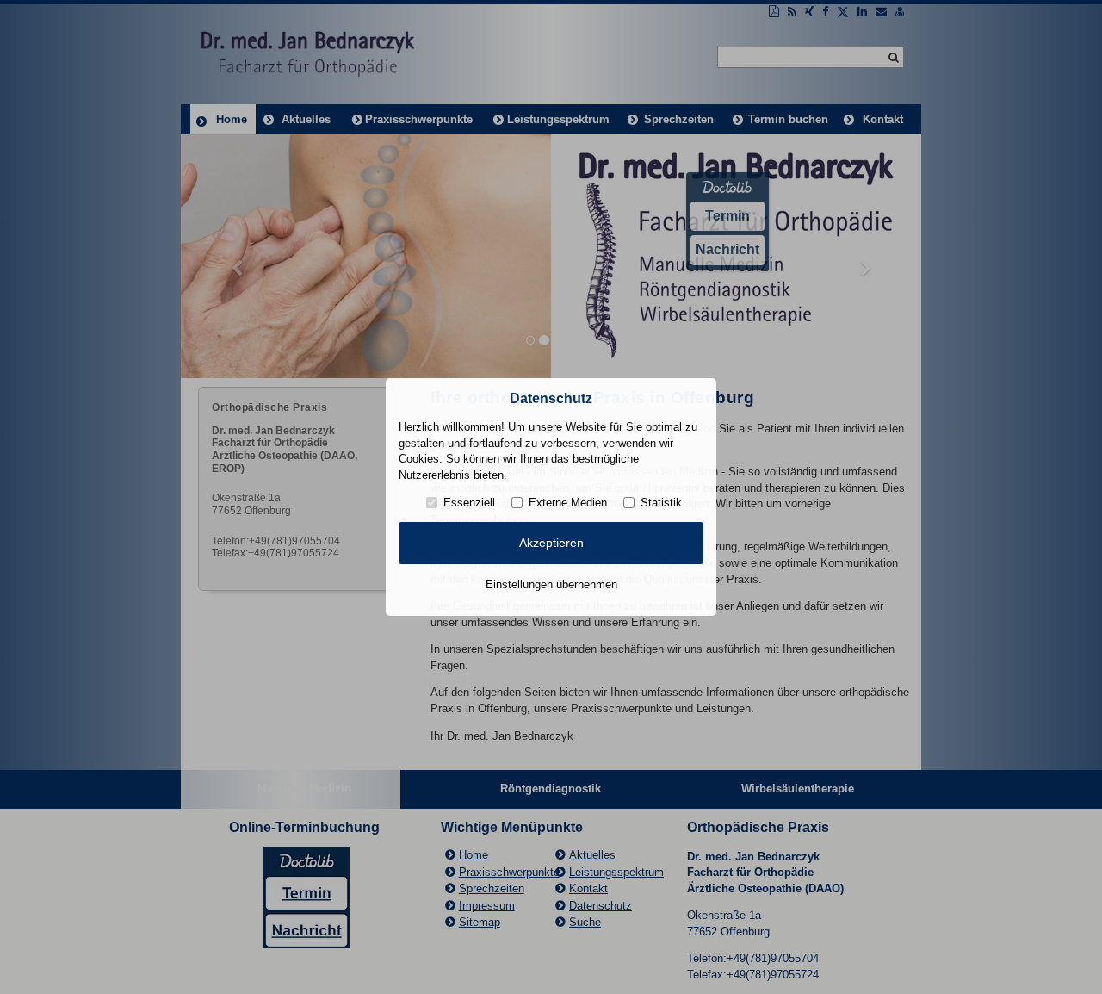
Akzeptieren (551, 543)
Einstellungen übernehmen (551, 584)
